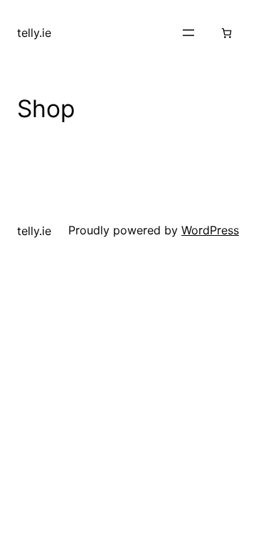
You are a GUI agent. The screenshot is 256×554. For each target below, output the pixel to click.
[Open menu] (188, 32)
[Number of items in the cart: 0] (226, 33)
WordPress (210, 230)
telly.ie (34, 33)
